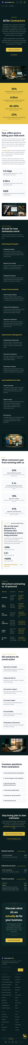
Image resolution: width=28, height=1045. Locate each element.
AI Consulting (4, 1002)
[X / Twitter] (9, 1042)
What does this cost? (10, 800)
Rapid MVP (4, 1000)
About (16, 1014)
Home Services (18, 995)
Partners (17, 1019)
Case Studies (18, 1024)
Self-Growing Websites (6, 984)
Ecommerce (17, 987)
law (20, 961)
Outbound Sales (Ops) (6, 995)
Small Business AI (5, 1005)
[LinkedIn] (16, 1042)
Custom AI (4, 997)
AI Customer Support (6, 989)
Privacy (16, 1038)
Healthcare (17, 982)
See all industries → (22, 866)
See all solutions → (22, 851)
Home (2, 6)
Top (22, 1041)
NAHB (5, 150)
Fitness (16, 997)
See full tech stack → (22, 879)
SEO (2, 1024)
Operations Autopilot (6, 992)
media (4, 962)
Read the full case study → (11, 564)
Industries (6, 6)
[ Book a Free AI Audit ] (14, 49)
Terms (20, 1038)
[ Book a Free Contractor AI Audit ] (14, 834)
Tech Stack (17, 1017)
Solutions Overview (6, 977)
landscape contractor (17, 27)
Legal (16, 984)
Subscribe (21, 969)
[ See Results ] (14, 54)
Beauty (16, 1008)
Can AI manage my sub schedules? (14, 778)
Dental (16, 1000)
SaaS (16, 992)
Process (16, 1022)
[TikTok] (12, 1042)
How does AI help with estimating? (14, 773)
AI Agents (4, 1019)
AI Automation (5, 1017)
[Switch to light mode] (21, 2)
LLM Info (17, 1029)
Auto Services (18, 1002)
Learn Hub (4, 1014)
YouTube (3, 1029)
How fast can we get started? (12, 795)
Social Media (4, 1027)
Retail (16, 1005)
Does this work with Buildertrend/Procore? (10, 784)
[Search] (17, 2)
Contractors (17, 979)
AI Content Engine (5, 979)
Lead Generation (5, 1022)
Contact (17, 1027)
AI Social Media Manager (7, 982)
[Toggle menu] (24, 2)
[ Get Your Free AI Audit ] (14, 940)
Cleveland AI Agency (6, 1008)
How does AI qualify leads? (12, 790)
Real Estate (17, 989)
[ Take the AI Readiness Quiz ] (14, 839)
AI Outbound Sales (6, 987)
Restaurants (17, 977)
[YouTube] (5, 1042)
